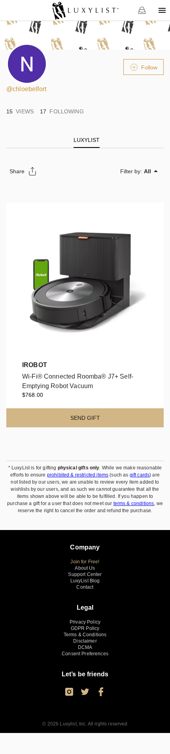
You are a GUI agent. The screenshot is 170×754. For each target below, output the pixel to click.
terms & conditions (133, 503)
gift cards (140, 475)
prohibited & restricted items (77, 475)
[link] (85, 10)
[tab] (87, 140)
